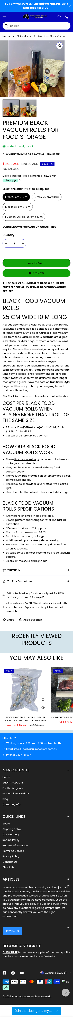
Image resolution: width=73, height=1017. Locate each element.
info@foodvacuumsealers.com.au (35, 749)
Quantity (8, 235)
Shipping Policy (12, 829)
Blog (5, 799)
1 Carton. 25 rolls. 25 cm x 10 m (24, 216)
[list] (36, 68)
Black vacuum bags (26, 459)
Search (7, 823)
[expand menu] (4, 16)
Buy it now (36, 273)
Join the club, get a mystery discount (34, 1011)
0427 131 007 (23, 755)
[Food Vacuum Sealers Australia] (35, 16)
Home (6, 36)
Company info (12, 804)
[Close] (57, 1010)
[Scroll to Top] (66, 998)
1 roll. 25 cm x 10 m (16, 197)
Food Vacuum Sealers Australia (31, 996)
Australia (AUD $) (56, 972)
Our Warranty (11, 834)
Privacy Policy (11, 856)
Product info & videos (16, 793)
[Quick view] (43, 707)
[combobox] (36, 26)
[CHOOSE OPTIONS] (43, 699)
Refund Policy (11, 840)
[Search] (59, 16)
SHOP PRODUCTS (13, 782)
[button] (66, 16)
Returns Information (15, 845)
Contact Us (10, 862)
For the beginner (13, 788)
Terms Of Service (13, 851)
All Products (24, 36)
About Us (8, 867)
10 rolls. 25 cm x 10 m (17, 207)
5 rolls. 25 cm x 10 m (46, 197)
